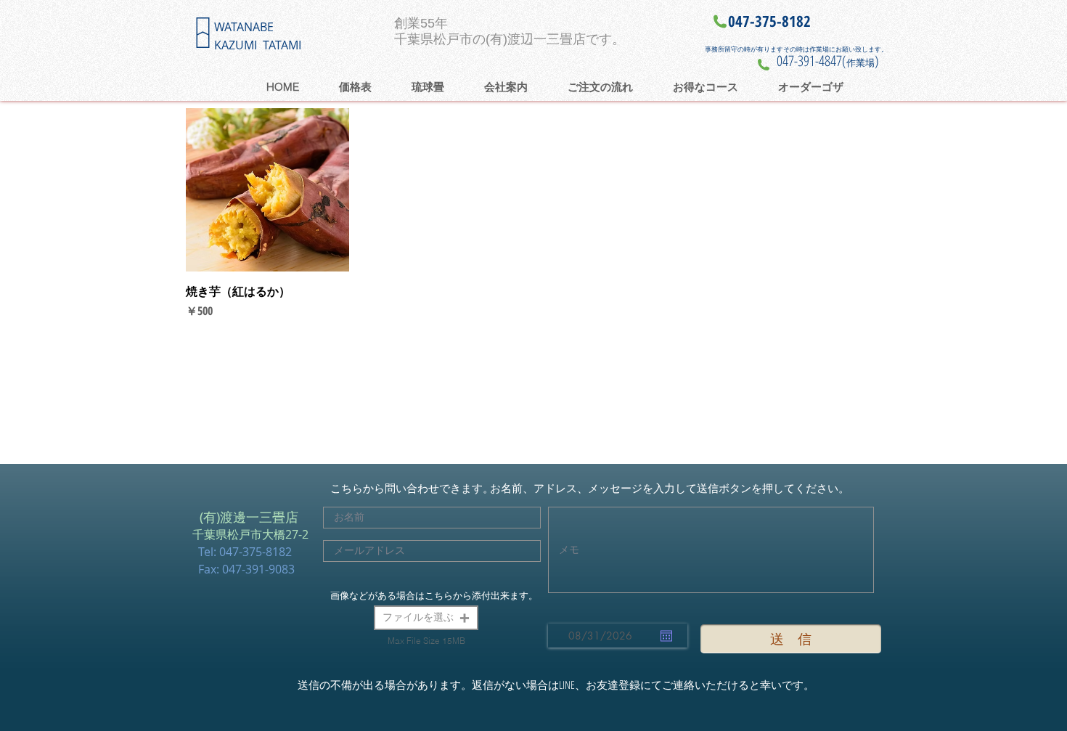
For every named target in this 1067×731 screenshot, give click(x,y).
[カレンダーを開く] (666, 636)
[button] (426, 617)
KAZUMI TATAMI (257, 45)
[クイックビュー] (267, 189)
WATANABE (244, 27)
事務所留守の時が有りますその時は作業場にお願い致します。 (796, 49)
